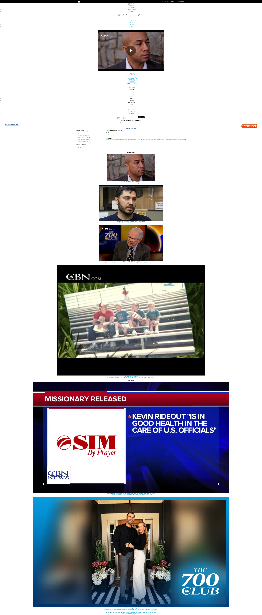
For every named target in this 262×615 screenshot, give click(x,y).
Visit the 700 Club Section (84, 137)
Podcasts (132, 24)
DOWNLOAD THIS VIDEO (12, 124)
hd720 (144, 139)
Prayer (172, 1)
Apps (132, 26)
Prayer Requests (133, 612)
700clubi (138, 139)
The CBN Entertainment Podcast (85, 147)
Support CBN (141, 612)
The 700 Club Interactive (132, 75)
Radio (131, 22)
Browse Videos (131, 72)
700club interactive (117, 139)
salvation (175, 139)
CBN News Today (132, 77)
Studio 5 (132, 81)
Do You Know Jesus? (132, 19)
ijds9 (142, 139)
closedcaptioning (182, 139)
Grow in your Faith (82, 133)
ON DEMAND (132, 11)
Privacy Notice (125, 612)
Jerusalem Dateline (131, 82)
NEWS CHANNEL (132, 9)
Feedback (154, 612)
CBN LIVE (131, 5)
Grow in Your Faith (131, 20)
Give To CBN (180, 1)
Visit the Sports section (83, 141)
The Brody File (131, 80)
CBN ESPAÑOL (132, 7)
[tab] (132, 73)
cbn (112, 139)
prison (171, 139)
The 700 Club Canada (131, 86)
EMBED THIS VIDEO (131, 128)
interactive (124, 139)
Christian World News (132, 78)
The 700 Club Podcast (83, 146)
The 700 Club (164, 1)
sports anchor (157, 139)
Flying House (132, 87)
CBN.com (108, 612)
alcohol (162, 139)
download (108, 139)
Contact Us (148, 612)
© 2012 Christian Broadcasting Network (131, 613)
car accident (167, 139)
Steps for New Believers (83, 135)
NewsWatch (132, 79)
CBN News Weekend (132, 83)
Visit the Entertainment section (85, 139)
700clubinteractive (131, 139)
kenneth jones (149, 139)
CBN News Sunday (131, 84)
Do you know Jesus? (83, 131)
